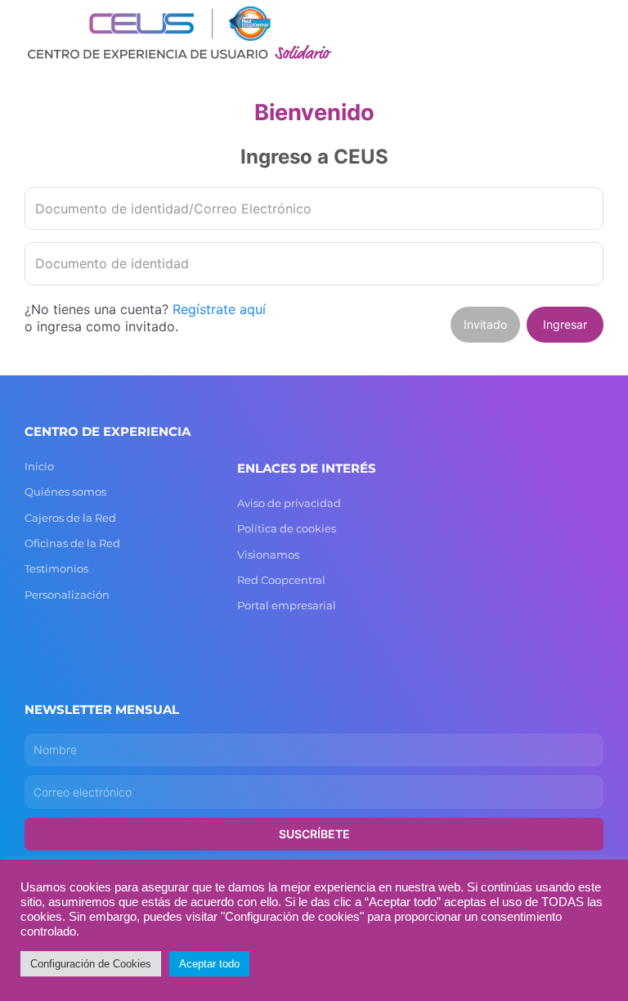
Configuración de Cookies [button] (90, 964)
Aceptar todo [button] (209, 964)
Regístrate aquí (219, 309)
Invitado (485, 324)
